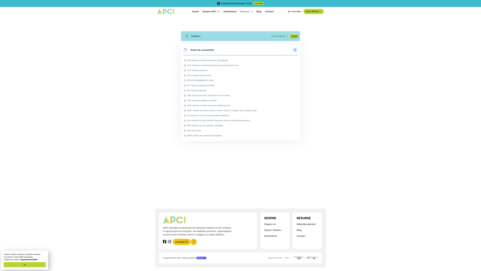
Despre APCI (209, 11)
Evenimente (230, 11)
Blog (259, 11)
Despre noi (270, 224)
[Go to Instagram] (169, 242)
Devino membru (272, 230)
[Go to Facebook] (164, 242)
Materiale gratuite (306, 224)
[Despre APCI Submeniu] (219, 11)
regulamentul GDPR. (29, 259)
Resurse (244, 11)
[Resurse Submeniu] (252, 11)
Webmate (200, 258)
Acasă (195, 11)
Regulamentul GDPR (275, 258)
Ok (25, 265)
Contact (269, 11)
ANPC (287, 258)
